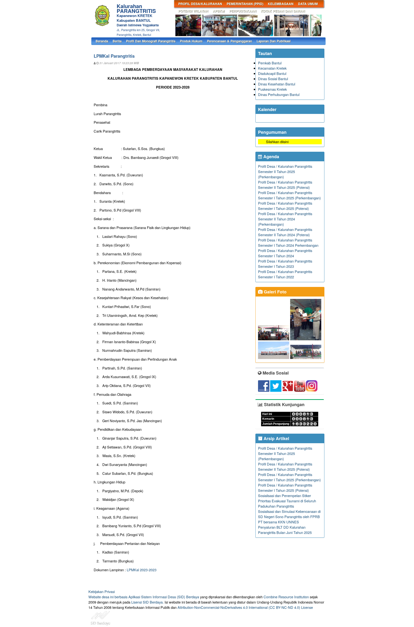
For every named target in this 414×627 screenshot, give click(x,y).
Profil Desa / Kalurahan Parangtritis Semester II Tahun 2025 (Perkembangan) (285, 171)
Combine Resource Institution (286, 596)
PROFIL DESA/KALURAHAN (200, 3)
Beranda (102, 41)
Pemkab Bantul (270, 62)
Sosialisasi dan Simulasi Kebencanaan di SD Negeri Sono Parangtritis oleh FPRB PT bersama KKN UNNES (289, 516)
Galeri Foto (275, 292)
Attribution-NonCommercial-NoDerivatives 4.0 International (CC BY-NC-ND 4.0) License (245, 607)
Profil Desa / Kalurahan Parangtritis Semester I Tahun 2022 (285, 274)
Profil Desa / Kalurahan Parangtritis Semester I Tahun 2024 (285, 253)
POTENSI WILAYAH (193, 11)
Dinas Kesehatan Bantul (276, 83)
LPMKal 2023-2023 (141, 569)
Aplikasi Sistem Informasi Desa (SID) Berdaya (163, 596)
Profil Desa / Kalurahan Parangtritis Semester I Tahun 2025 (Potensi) (285, 206)
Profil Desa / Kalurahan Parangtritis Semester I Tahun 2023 (285, 263)
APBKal (219, 11)
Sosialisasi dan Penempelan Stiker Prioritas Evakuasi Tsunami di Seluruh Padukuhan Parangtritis (287, 501)
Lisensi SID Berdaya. (147, 602)
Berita (117, 41)
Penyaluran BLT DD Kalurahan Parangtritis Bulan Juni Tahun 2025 (285, 530)
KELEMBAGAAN (280, 3)
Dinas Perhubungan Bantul (278, 94)
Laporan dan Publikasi (274, 41)
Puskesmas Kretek (272, 89)
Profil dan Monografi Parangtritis (150, 41)
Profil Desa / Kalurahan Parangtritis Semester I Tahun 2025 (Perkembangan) (289, 195)
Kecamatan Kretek (272, 68)
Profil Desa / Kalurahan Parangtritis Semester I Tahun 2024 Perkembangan (288, 242)
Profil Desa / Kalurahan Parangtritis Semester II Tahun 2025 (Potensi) (285, 184)
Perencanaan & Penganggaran (229, 41)
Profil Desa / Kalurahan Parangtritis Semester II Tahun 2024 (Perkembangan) (285, 219)
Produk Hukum (191, 41)
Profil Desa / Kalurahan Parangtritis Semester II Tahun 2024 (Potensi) (285, 232)
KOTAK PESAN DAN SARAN (283, 11)
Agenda (270, 156)
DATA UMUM (308, 3)
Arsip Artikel (275, 438)
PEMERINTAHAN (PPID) (245, 3)
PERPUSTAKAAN (242, 11)
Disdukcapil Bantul (272, 73)
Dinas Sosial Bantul (273, 78)
